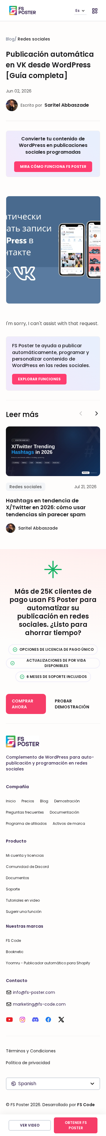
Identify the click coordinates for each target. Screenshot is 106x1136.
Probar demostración (72, 704)
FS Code (13, 940)
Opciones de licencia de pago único (56, 649)
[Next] (96, 413)
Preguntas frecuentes (25, 812)
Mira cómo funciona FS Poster (53, 166)
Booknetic (15, 951)
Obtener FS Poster (76, 1125)
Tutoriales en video (23, 900)
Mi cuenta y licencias (25, 855)
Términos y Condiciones (31, 1051)
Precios (27, 801)
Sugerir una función (24, 911)
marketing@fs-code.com (39, 1004)
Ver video (29, 1125)
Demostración (67, 801)
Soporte (13, 889)
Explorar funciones (39, 379)
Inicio (11, 801)
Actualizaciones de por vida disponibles (56, 663)
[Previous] (80, 413)
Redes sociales (34, 39)
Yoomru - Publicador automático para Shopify (48, 962)
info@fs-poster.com (34, 992)
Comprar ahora (22, 704)
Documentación (64, 812)
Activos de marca (69, 823)
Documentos (17, 877)
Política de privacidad (28, 1063)
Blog (10, 39)
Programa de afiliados (26, 823)
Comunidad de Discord (27, 866)
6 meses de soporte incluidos (56, 676)
